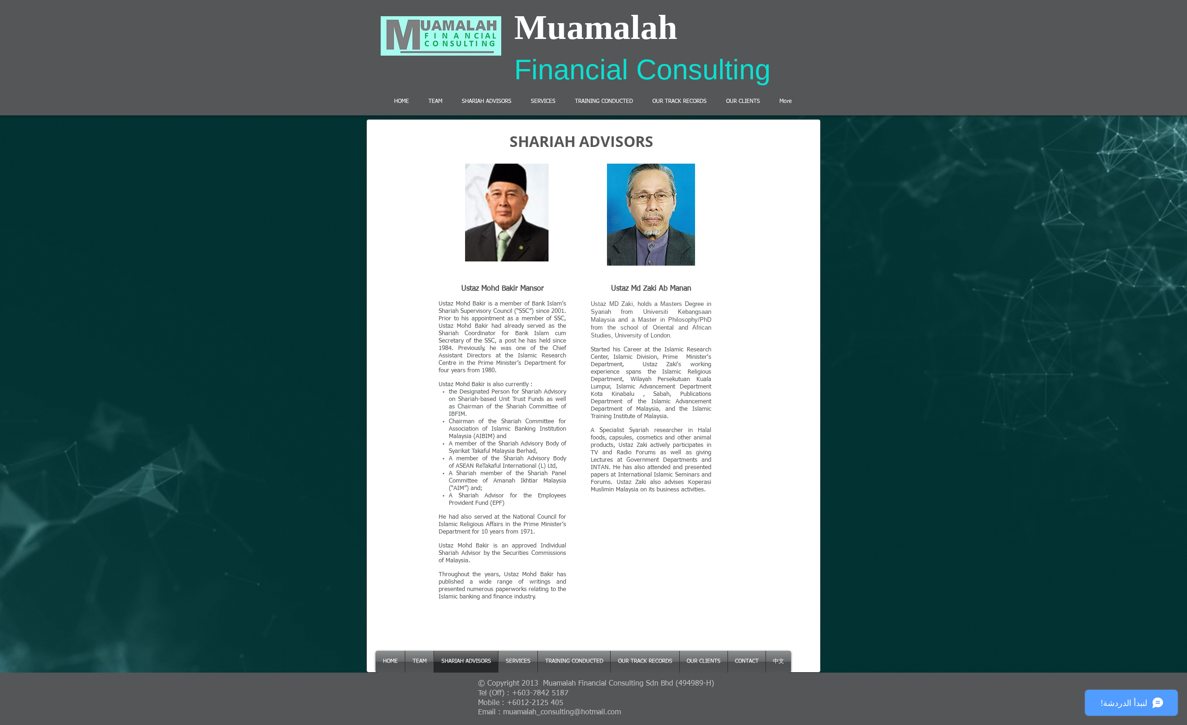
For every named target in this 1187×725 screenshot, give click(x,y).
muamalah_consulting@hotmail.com (562, 712)
